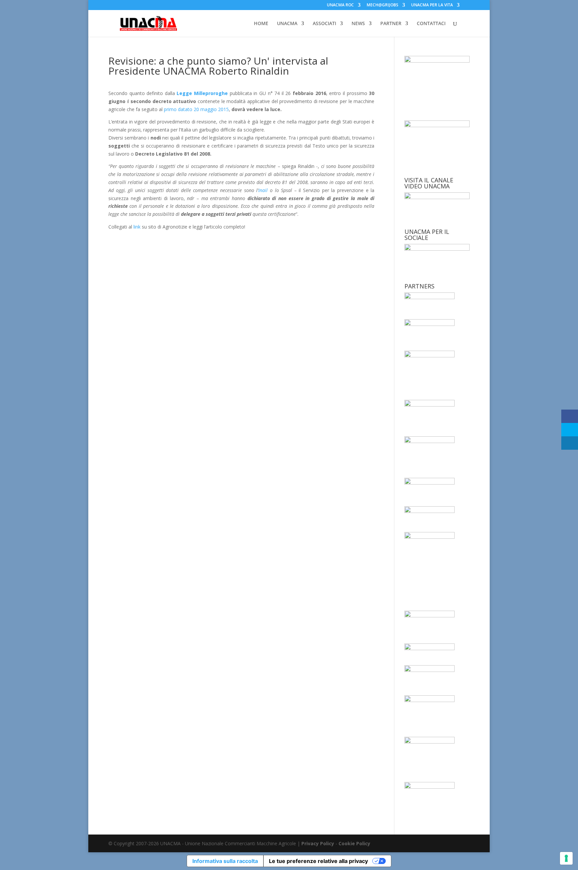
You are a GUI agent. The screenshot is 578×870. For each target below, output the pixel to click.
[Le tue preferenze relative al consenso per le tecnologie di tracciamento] (566, 858)
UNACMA (287, 23)
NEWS (358, 23)
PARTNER (390, 23)
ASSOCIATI (324, 23)
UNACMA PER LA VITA (432, 5)
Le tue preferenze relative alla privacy (318, 861)
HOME (261, 23)
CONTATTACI (431, 23)
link (137, 227)
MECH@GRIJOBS (382, 5)
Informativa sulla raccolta (225, 861)
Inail (263, 190)
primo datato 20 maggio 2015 (196, 109)
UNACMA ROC (340, 5)
